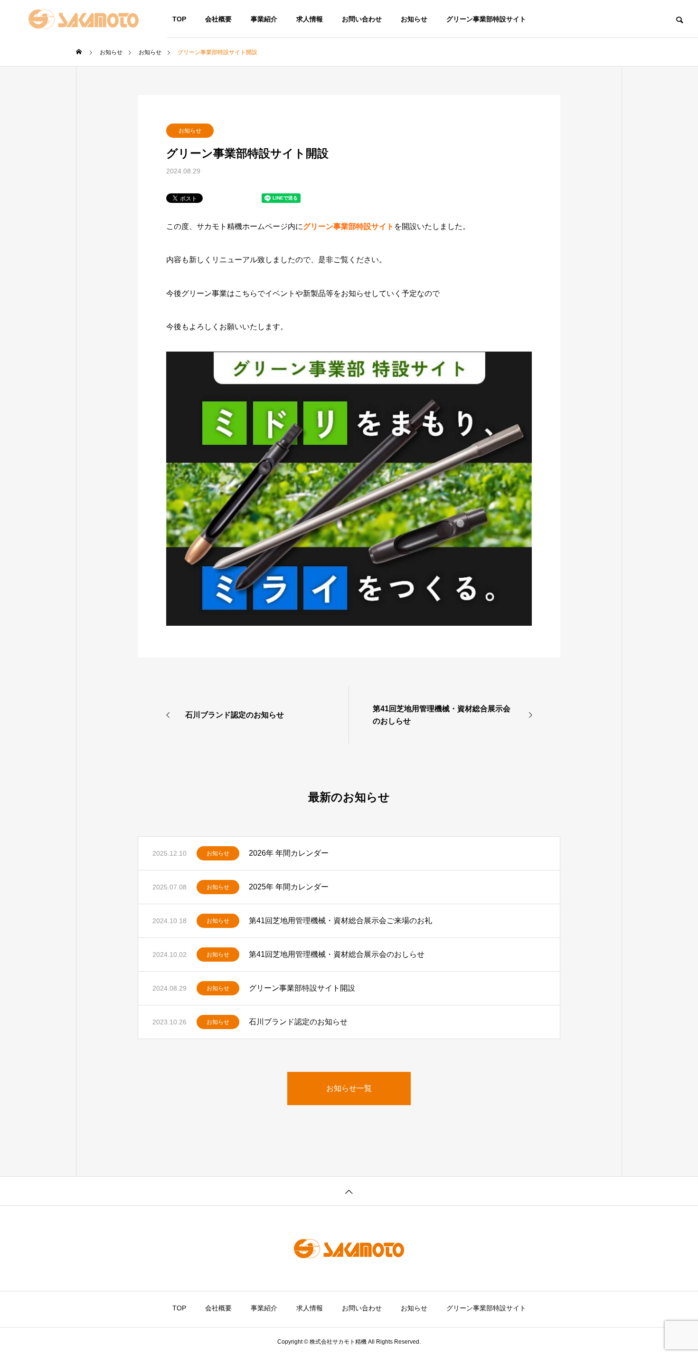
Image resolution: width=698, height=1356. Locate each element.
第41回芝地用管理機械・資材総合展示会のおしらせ (336, 954)
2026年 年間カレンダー (289, 853)
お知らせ (190, 130)
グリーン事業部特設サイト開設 (302, 988)
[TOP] (349, 1190)
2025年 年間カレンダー (289, 887)
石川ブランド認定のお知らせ (298, 1022)
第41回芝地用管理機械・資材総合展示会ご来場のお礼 (340, 921)
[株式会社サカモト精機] (83, 19)
